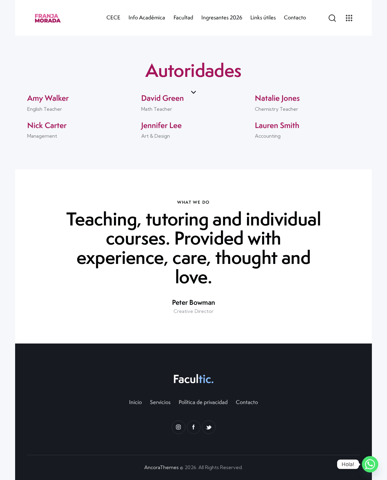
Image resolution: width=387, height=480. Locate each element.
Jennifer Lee (161, 125)
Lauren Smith (277, 125)
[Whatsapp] (370, 464)
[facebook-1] (193, 427)
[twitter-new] (209, 427)
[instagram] (178, 427)
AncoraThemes (161, 467)
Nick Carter (47, 125)
